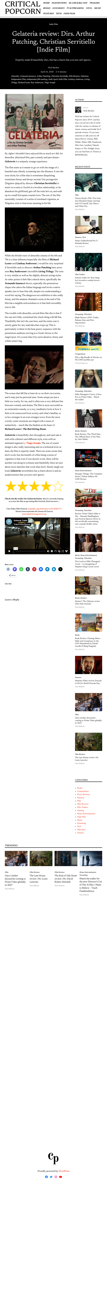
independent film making (37, 79)
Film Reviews (74, 76)
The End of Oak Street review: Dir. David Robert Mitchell (66, 879)
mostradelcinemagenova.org (34, 514)
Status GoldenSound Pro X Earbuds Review (86, 242)
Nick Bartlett (53, 68)
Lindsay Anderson (75, 79)
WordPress (64, 1171)
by (28, 443)
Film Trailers (80, 275)
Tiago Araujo (49, 83)
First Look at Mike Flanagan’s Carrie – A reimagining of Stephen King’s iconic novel (87, 564)
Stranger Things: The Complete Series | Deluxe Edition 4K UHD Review (88, 476)
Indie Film (53, 24)
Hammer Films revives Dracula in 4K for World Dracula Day (88, 682)
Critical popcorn (23, 8)
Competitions (80, 354)
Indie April (53, 79)
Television (88, 314)
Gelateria (84, 76)
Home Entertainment (83, 471)
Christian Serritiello (59, 76)
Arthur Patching (43, 76)
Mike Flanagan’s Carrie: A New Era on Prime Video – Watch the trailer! (88, 397)
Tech (84, 237)
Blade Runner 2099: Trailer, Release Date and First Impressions (87, 320)
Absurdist (15, 76)
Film (77, 195)
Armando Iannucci (28, 76)
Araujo (36, 443)
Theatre (80, 833)
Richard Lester (24, 83)
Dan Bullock (80, 210)
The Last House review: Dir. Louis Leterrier (87, 759)
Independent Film (18, 79)
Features (78, 237)
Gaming (80, 811)
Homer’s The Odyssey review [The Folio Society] (87, 602)
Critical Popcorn (81, 363)
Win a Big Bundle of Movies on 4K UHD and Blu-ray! (88, 358)
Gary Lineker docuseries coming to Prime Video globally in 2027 (88, 720)
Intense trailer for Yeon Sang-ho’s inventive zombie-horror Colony (87, 280)
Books (77, 431)
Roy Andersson (37, 83)
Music (79, 820)
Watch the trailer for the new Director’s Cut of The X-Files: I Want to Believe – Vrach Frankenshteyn (90, 885)
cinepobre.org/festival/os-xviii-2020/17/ (44, 509)
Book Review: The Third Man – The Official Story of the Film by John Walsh (88, 437)
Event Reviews (83, 795)
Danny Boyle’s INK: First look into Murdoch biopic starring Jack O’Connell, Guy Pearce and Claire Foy (88, 202)
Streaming (79, 314)
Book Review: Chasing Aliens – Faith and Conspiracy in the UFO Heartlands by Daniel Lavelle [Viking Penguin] (88, 642)
